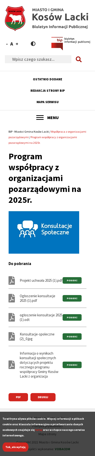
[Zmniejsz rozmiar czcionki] (7, 44)
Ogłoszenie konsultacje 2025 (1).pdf (37, 298)
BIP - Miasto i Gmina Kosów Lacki (29, 131)
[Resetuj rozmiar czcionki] (11, 44)
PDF (18, 397)
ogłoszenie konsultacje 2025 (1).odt (41, 317)
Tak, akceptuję (15, 447)
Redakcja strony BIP (47, 91)
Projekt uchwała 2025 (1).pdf (41, 280)
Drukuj (43, 397)
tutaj (38, 430)
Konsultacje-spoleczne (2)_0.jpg (37, 336)
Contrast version (33, 43)
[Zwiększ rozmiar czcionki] (17, 44)
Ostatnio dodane (47, 79)
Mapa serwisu (48, 102)
